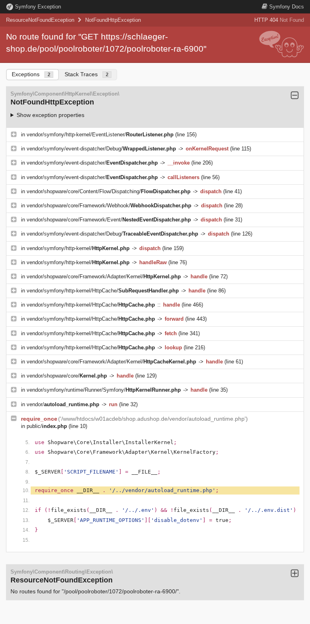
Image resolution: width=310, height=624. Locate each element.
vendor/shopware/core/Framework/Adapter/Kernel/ (104, 276)
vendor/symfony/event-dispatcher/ (92, 163)
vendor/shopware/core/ (67, 376)
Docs (286, 7)
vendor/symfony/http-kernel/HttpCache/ (103, 291)
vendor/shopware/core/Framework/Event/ (109, 220)
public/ (47, 426)
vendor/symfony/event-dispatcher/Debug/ (101, 149)
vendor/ (63, 404)
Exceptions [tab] (31, 74)
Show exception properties (50, 115)
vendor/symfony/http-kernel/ (78, 248)
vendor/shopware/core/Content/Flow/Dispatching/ (109, 191)
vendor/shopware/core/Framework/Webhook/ (109, 205)
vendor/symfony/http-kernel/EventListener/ (100, 134)
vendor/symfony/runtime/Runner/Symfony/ (104, 390)
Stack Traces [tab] (87, 74)
